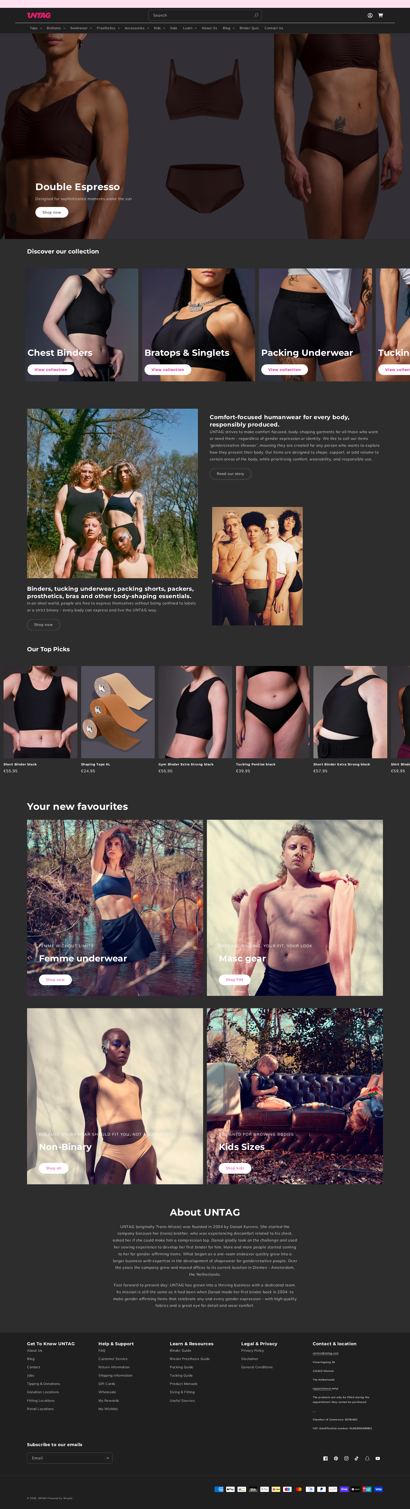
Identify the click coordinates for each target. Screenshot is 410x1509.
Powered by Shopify (60, 1498)
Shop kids (235, 1168)
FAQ (102, 1350)
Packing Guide (181, 1367)
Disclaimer (249, 1359)
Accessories (135, 28)
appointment (323, 1388)
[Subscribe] (107, 1458)
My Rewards (108, 1400)
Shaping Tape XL (95, 764)
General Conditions (257, 1367)
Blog (226, 28)
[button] (35, 28)
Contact (33, 1367)
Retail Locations (40, 1409)
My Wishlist (108, 1409)
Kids (157, 28)
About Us (34, 1350)
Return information (114, 1367)
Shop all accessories (61, 212)
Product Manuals (184, 1384)
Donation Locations (43, 1392)
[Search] (256, 15)
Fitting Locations (41, 1400)
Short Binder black (20, 764)
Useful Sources (182, 1400)
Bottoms (54, 28)
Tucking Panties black (256, 764)
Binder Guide (180, 1350)
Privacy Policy (252, 1350)
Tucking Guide (181, 1375)
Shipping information (115, 1375)
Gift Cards (106, 1384)
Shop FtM (234, 979)
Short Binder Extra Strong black (341, 764)
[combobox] (205, 15)
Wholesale (107, 1392)
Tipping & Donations (43, 1384)
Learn (187, 28)
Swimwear (79, 28)
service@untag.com (326, 1353)
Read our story (230, 473)
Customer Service (113, 1359)
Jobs (30, 1375)
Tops (33, 28)
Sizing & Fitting (182, 1392)
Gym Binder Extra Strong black (186, 764)
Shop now (43, 624)
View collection (51, 369)
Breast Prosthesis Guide (190, 1359)
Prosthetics (106, 28)
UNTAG (42, 1498)
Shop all (53, 1168)
